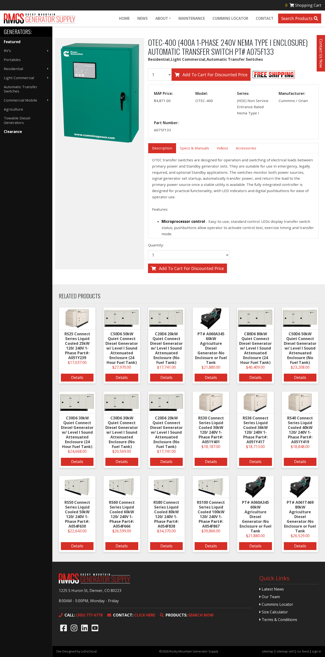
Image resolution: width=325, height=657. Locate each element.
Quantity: (156, 245)
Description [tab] (162, 148)
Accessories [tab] (246, 148)
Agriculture (13, 109)
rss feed (303, 651)
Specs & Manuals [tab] (194, 148)
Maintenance (191, 18)
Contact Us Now (321, 53)
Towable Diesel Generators (17, 120)
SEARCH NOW (189, 615)
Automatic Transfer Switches (20, 88)
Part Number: (166, 122)
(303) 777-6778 (83, 615)
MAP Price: (163, 93)
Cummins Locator (230, 18)
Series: (243, 93)
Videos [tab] (222, 148)
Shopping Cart (303, 5)
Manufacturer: (292, 93)
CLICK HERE (134, 615)
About (161, 18)
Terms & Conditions (279, 619)
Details (77, 377)
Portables (12, 59)
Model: (201, 93)
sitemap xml (285, 651)
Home (124, 18)
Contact (264, 18)
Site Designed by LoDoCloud (76, 651)
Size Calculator (274, 612)
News (142, 18)
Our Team (270, 596)
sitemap (267, 651)
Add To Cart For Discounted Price (214, 74)
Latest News (272, 589)
